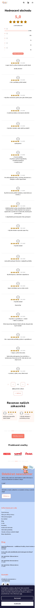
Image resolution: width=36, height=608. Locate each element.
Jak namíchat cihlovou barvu (9, 565)
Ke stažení (4, 519)
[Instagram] (8, 585)
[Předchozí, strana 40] (13, 384)
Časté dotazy (5, 512)
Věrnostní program (6, 517)
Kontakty (4, 525)
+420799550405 (5, 581)
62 (27, 384)
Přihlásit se (6, 496)
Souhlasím (17, 604)
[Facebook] (3, 585)
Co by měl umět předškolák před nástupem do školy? (17, 552)
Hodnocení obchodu (6, 528)
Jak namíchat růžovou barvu (9, 556)
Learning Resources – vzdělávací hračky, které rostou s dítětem (18, 547)
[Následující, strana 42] (23, 384)
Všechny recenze (18, 436)
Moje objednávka (6, 534)
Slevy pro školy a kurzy (7, 515)
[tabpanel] (6, 453)
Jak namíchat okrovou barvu (9, 560)
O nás (2, 523)
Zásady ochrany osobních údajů (10, 532)
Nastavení (17, 598)
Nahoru (19, 393)
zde (21, 594)
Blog (2, 521)
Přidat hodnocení (18, 53)
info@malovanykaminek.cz (8, 579)
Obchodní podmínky (6, 530)
